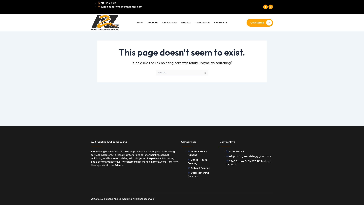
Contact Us (221, 22)
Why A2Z (186, 22)
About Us (153, 22)
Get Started (257, 22)
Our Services (169, 22)
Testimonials (202, 22)
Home (139, 22)
